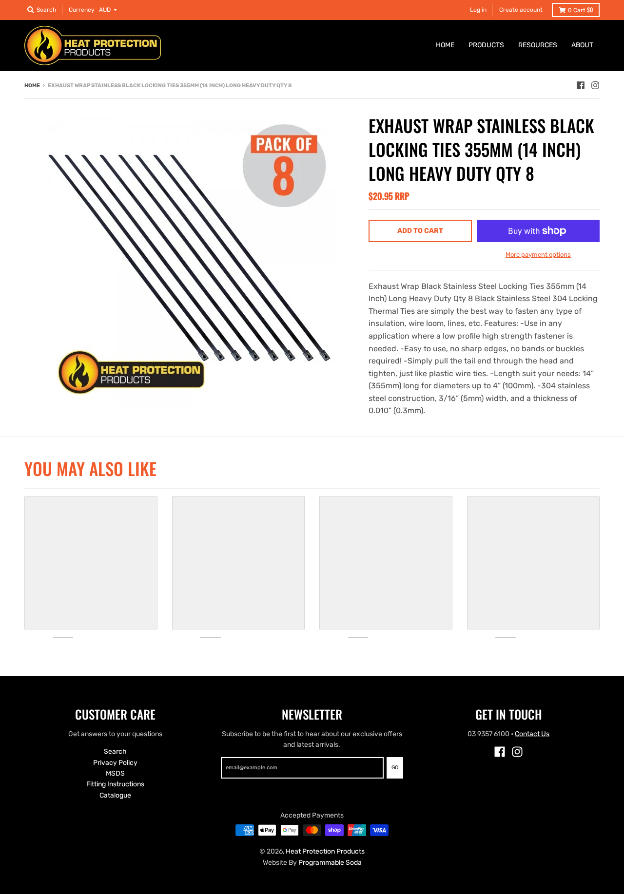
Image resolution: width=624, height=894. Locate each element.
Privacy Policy (115, 763)
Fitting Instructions (115, 784)
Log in (478, 9)
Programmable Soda (330, 862)
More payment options (538, 254)
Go (394, 767)
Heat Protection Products (325, 851)
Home (32, 85)
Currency (82, 9)
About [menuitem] (582, 45)
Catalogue (115, 795)
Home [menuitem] (445, 45)
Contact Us (532, 734)
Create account (521, 9)
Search (115, 751)
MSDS (115, 773)
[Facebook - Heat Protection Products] (580, 85)
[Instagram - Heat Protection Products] (595, 85)
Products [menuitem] (486, 45)
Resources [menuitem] (537, 45)
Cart (580, 9)
